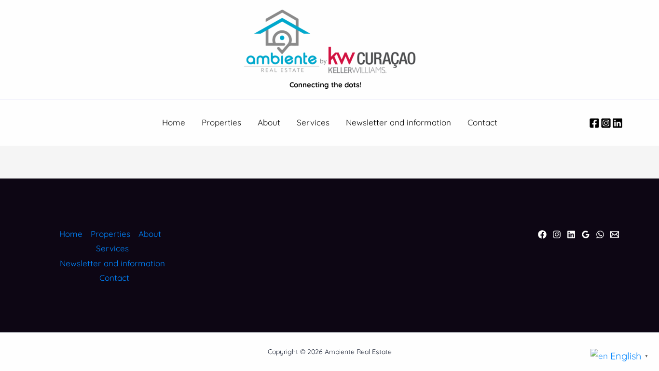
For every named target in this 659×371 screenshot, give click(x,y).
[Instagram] (606, 123)
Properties (221, 122)
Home (173, 122)
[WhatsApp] (600, 234)
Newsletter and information (398, 122)
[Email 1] (614, 234)
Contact (482, 122)
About (269, 122)
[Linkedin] (617, 123)
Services (313, 122)
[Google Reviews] (585, 234)
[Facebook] (594, 123)
